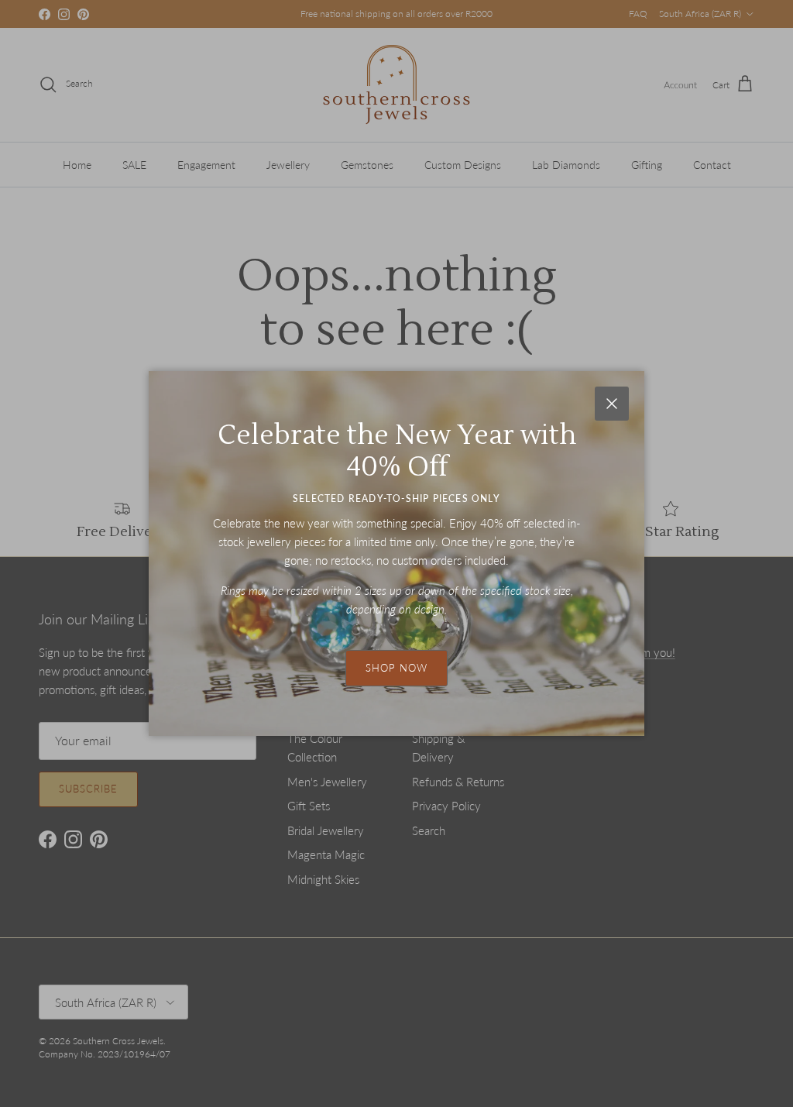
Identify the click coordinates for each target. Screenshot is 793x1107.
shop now (396, 668)
